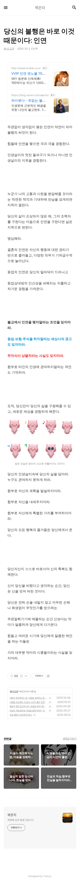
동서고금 (14, 691)
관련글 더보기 (69, 738)
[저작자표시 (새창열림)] (48, 676)
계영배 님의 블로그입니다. (20, 820)
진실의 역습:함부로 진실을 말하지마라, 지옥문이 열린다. (28, 710)
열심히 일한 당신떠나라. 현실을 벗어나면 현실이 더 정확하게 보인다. (28, 706)
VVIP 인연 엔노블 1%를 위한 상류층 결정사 (28, 74)
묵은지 (11, 815)
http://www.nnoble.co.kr (26, 68)
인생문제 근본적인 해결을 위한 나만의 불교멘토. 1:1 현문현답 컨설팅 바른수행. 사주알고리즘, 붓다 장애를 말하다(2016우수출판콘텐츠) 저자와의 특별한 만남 (28, 108)
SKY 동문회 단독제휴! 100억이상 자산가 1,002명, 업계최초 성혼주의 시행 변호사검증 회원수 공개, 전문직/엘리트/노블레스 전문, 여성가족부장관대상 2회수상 (28, 81)
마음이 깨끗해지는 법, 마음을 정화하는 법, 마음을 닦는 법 (28, 698)
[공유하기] (21, 676)
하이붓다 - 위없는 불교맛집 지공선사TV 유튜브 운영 (28, 101)
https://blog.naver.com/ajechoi (30, 95)
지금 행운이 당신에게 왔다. (20, 715)
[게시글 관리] (26, 676)
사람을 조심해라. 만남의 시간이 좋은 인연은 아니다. (28, 702)
